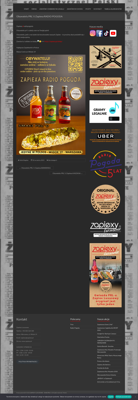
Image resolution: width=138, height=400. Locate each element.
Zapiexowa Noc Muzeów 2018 (107, 371)
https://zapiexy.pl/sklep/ (53, 41)
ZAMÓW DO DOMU (75, 9)
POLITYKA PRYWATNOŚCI (28, 361)
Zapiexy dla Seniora (103, 364)
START (26, 9)
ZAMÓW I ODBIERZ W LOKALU (51, 9)
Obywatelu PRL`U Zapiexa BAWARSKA (35, 168)
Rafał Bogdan (24, 160)
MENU (34, 9)
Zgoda (111, 397)
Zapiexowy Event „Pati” (105, 324)
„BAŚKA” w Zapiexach (104, 378)
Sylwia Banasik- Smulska (105, 346)
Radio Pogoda (75, 328)
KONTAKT (98, 9)
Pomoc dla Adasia (103, 361)
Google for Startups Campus (106, 334)
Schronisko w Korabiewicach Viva (108, 382)
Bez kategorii (52, 160)
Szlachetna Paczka (103, 337)
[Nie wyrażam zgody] (135, 397)
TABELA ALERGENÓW (113, 9)
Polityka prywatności (123, 397)
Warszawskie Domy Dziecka (106, 375)
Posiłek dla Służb (103, 368)
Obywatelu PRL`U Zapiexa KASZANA (68, 173)
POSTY (88, 9)
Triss (71, 324)
